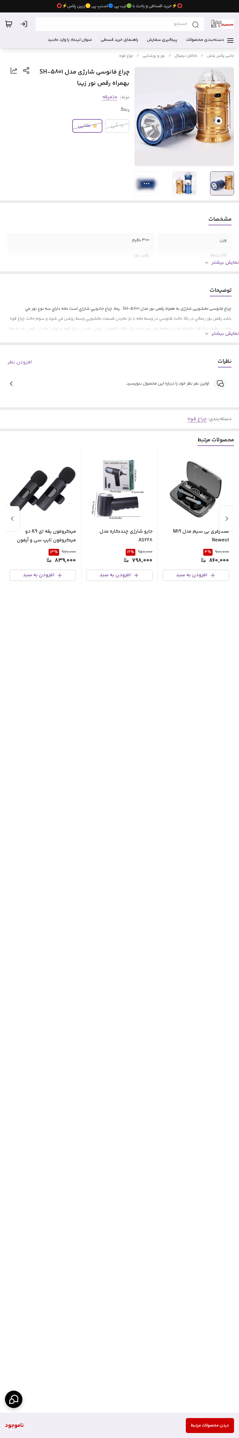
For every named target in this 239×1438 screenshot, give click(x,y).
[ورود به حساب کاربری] (25, 24)
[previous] (226, 518)
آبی (114, 126)
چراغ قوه (126, 56)
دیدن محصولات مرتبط (210, 1425)
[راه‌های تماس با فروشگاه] (13, 1399)
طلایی (84, 126)
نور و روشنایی (154, 56)
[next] (12, 518)
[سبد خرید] (8, 24)
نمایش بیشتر (225, 262)
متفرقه (109, 97)
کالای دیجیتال (186, 56)
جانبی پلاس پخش (220, 56)
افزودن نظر (19, 362)
